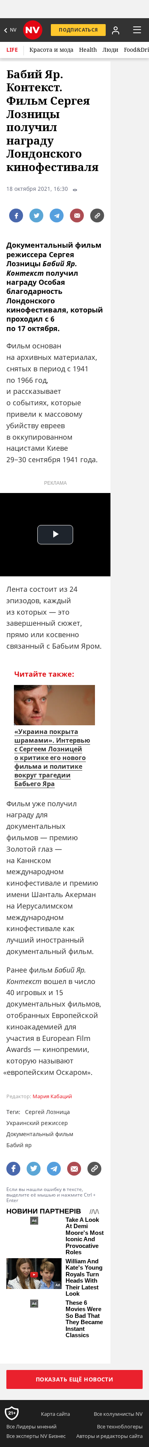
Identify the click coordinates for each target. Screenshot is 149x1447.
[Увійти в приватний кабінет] (115, 30)
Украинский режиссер (37, 1123)
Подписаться (78, 29)
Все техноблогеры (120, 1426)
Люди (110, 49)
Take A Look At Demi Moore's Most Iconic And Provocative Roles (85, 1236)
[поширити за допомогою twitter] (36, 215)
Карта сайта (55, 1413)
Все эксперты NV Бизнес (36, 1435)
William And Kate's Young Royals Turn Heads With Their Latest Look (84, 1277)
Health (88, 49)
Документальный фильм (39, 1134)
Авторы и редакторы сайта (109, 1435)
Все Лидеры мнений (31, 1426)
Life (12, 49)
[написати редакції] (77, 215)
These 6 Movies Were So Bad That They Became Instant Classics (84, 1319)
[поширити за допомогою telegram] (57, 215)
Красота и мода (51, 49)
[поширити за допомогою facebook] (16, 215)
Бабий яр (19, 1145)
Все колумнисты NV (118, 1413)
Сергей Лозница (47, 1112)
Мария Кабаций (52, 1096)
